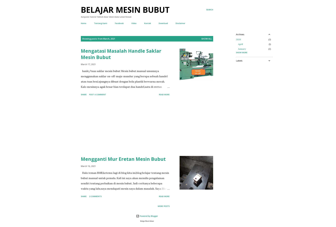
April (240, 44)
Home (83, 23)
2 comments (95, 196)
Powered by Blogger (148, 216)
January (242, 49)
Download (163, 23)
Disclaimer (180, 23)
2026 (238, 39)
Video (133, 23)
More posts (164, 206)
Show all (206, 38)
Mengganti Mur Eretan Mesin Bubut (123, 159)
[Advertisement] (125, 126)
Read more (164, 94)
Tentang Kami (100, 23)
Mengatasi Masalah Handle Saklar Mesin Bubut (121, 54)
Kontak (147, 23)
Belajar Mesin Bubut (125, 9)
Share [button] (84, 94)
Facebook (119, 23)
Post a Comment (97, 94)
